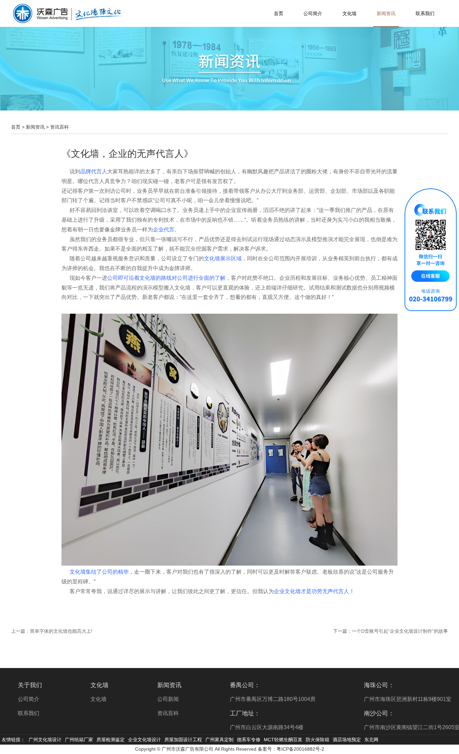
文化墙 (349, 13)
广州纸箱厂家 (79, 739)
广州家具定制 (219, 739)
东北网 (371, 739)
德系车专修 (248, 739)
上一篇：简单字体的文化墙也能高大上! (51, 631)
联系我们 (425, 13)
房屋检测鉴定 (110, 739)
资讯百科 (59, 127)
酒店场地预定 (347, 739)
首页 (278, 13)
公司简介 (312, 13)
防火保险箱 (317, 739)
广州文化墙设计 (45, 739)
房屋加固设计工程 (183, 739)
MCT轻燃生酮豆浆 (283, 739)
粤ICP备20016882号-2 (300, 749)
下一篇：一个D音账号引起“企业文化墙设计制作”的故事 (390, 631)
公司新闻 (168, 699)
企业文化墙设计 (144, 739)
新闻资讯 (386, 13)
